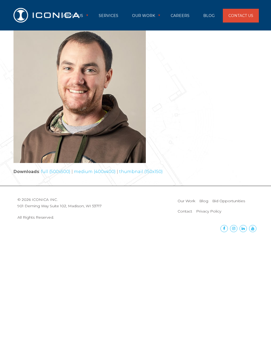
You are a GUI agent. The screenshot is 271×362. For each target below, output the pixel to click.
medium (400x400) (95, 171)
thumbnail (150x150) (141, 171)
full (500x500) (55, 171)
